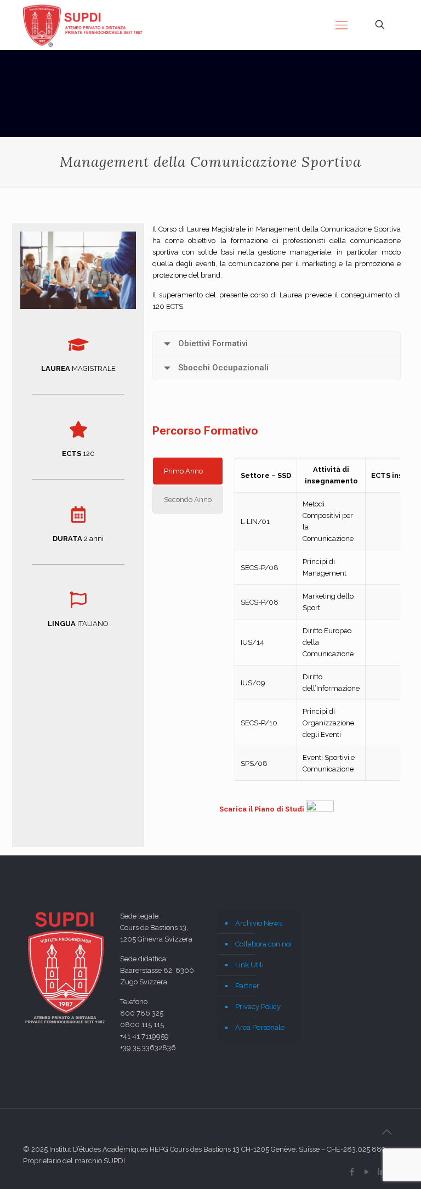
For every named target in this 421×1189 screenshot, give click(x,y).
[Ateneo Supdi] (83, 24)
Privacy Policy (258, 1006)
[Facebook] (351, 1172)
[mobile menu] (341, 24)
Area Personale (260, 1027)
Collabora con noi (263, 944)
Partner (247, 986)
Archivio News (258, 923)
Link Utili (249, 965)
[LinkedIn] (381, 1172)
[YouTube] (366, 1172)
